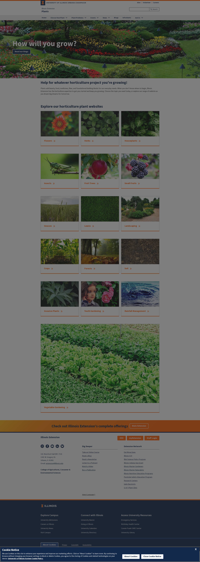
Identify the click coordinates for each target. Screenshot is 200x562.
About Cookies (131, 556)
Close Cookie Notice (152, 556)
